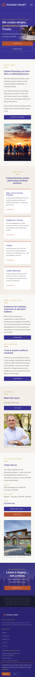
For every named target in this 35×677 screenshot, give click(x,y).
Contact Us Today (17, 117)
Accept (6, 674)
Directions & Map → (17, 509)
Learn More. (5, 669)
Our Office (4, 642)
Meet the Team (5, 639)
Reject (15, 674)
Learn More (17, 337)
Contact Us (17, 43)
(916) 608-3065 (9, 503)
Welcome (4, 632)
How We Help (17, 49)
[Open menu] (31, 5)
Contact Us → (17, 588)
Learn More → (10, 209)
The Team (17, 408)
